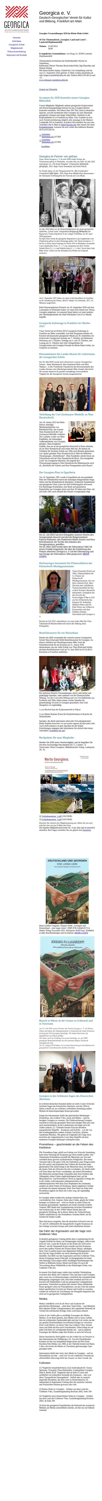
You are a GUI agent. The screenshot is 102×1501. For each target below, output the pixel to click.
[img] (16, 19)
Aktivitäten (16, 41)
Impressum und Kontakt (17, 55)
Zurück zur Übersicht (48, 89)
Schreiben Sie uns (57, 731)
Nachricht (86, 830)
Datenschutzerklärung (16, 51)
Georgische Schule (17, 44)
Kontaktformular (46, 127)
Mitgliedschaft (17, 48)
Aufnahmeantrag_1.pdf (51, 816)
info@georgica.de (68, 125)
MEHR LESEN (81, 933)
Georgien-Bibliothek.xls (48, 135)
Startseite (16, 38)
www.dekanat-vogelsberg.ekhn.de (53, 80)
